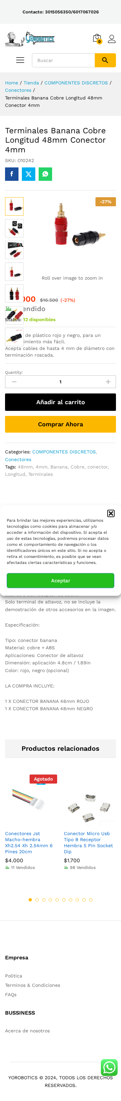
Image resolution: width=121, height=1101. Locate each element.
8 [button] (77, 899)
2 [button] (37, 899)
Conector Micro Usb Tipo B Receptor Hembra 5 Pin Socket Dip (88, 843)
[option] (31, 827)
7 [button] (70, 899)
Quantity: (14, 372)
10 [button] (90, 899)
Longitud (15, 474)
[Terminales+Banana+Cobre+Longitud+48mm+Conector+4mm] (28, 174)
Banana (59, 466)
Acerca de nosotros (27, 1030)
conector (97, 466)
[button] (111, 513)
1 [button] (30, 899)
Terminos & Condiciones (32, 985)
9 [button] (84, 899)
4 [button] (50, 899)
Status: (13, 319)
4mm (41, 466)
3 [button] (43, 899)
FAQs (10, 994)
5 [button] (57, 899)
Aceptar (60, 581)
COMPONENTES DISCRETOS (64, 451)
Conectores (18, 459)
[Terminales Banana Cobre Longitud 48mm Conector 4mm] (11, 174)
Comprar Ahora (60, 424)
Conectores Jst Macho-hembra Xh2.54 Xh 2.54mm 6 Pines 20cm (29, 843)
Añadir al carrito (60, 402)
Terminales (40, 474)
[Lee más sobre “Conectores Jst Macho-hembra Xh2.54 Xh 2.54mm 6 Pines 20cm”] (23, 822)
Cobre (77, 466)
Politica (13, 975)
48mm (25, 466)
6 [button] (64, 899)
